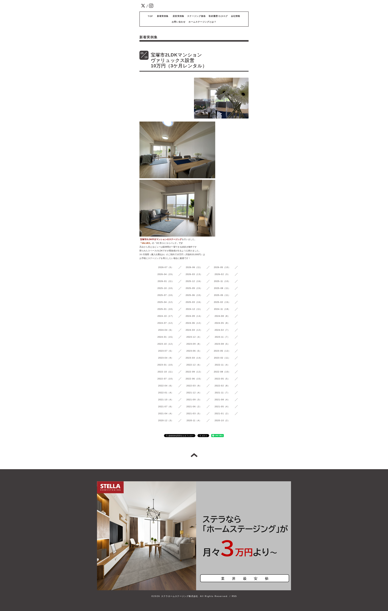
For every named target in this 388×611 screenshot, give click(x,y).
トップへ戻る (194, 455)
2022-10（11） (166, 372)
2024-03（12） (194, 330)
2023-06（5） (194, 351)
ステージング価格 (196, 16)
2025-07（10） (165, 295)
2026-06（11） (194, 267)
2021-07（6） (166, 406)
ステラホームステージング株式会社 (179, 596)
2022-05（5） (222, 378)
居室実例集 (178, 16)
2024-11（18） (222, 309)
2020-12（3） (166, 420)
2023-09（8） (194, 344)
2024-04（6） (166, 330)
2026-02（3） (222, 274)
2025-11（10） (222, 281)
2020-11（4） (194, 420)
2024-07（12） (165, 323)
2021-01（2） (222, 413)
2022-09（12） (194, 372)
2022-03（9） (194, 385)
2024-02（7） (222, 330)
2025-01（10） (165, 309)
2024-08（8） (222, 316)
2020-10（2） (222, 420)
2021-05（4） (222, 406)
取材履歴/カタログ (218, 16)
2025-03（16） (194, 302)
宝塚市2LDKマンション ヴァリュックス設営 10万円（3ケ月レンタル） (208, 60)
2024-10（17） (165, 316)
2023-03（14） (194, 358)
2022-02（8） (222, 385)
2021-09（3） (194, 399)
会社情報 (235, 16)
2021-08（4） (222, 399)
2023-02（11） (222, 358)
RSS (234, 596)
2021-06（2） (194, 406)
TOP (150, 16)
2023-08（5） (222, 344)
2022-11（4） (222, 365)
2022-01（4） (166, 392)
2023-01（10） (165, 365)
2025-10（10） (165, 288)
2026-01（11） (166, 281)
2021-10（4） (166, 399)
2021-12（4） (194, 392)
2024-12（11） (194, 309)
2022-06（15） (194, 378)
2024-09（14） (194, 316)
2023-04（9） (166, 358)
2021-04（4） (166, 413)
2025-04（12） (165, 302)
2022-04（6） (166, 385)
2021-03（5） (194, 413)
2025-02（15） (222, 302)
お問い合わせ (179, 22)
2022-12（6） (194, 365)
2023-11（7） (222, 337)
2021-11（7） (222, 392)
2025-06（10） (194, 295)
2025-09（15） (194, 288)
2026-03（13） (194, 274)
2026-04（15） (165, 274)
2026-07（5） (166, 267)
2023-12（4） (194, 337)
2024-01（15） (165, 337)
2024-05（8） (222, 323)
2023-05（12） (222, 351)
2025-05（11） (222, 295)
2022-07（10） (165, 378)
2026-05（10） (222, 267)
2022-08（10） (222, 372)
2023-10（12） (165, 344)
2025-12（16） (194, 281)
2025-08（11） (222, 288)
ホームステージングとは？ (202, 22)
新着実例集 (164, 16)
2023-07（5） (166, 351)
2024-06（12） (194, 323)
